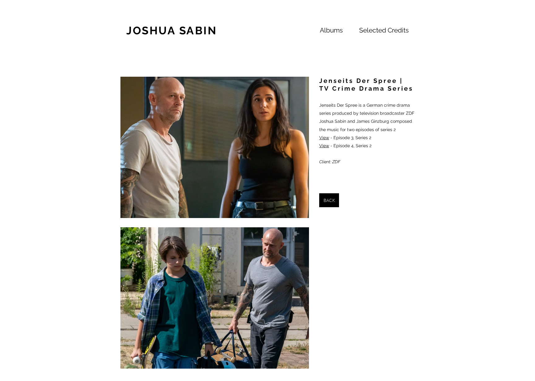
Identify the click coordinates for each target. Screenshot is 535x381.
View (324, 137)
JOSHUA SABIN (171, 30)
